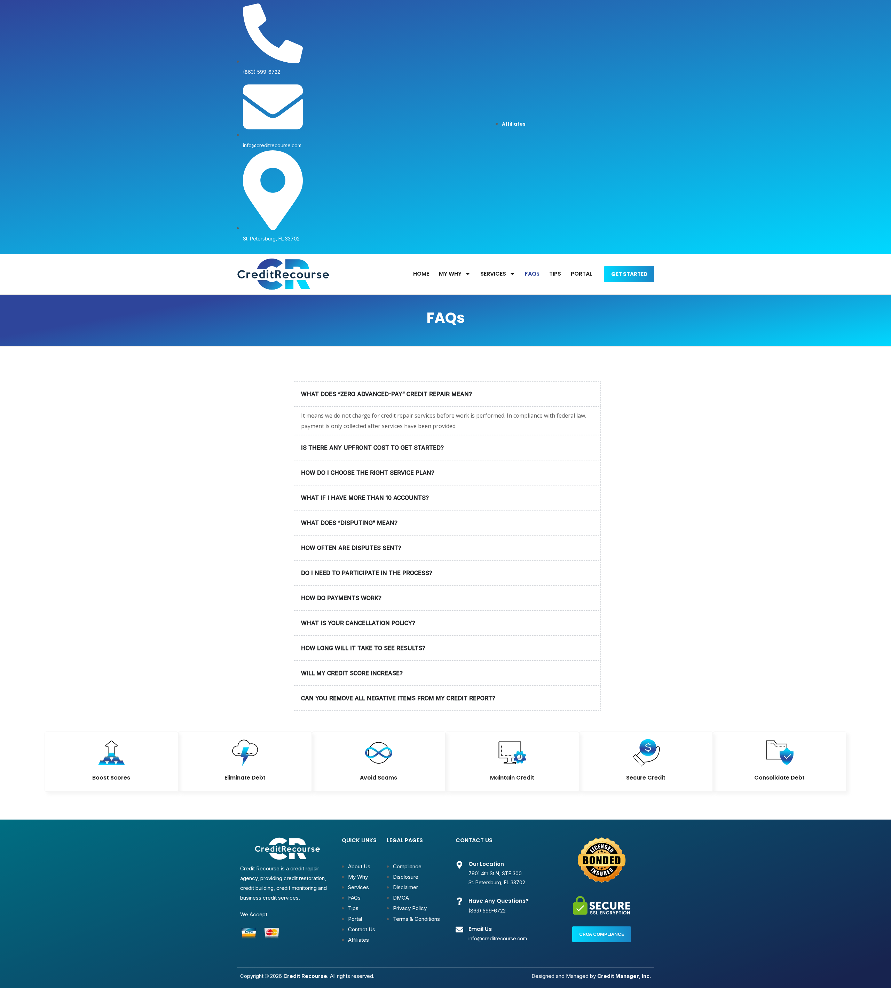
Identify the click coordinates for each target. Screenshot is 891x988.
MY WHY (450, 274)
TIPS (555, 274)
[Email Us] (459, 929)
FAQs (532, 274)
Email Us (480, 929)
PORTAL (581, 274)
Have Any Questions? (498, 901)
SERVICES (493, 274)
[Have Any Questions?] (459, 901)
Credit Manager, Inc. (624, 976)
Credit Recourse (305, 976)
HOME (421, 274)
